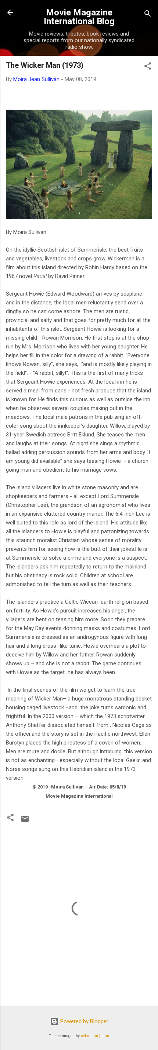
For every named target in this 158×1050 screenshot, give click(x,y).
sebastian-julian (95, 1035)
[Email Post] (25, 821)
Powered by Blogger (83, 1021)
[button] (147, 67)
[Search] (147, 15)
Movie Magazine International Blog (79, 16)
